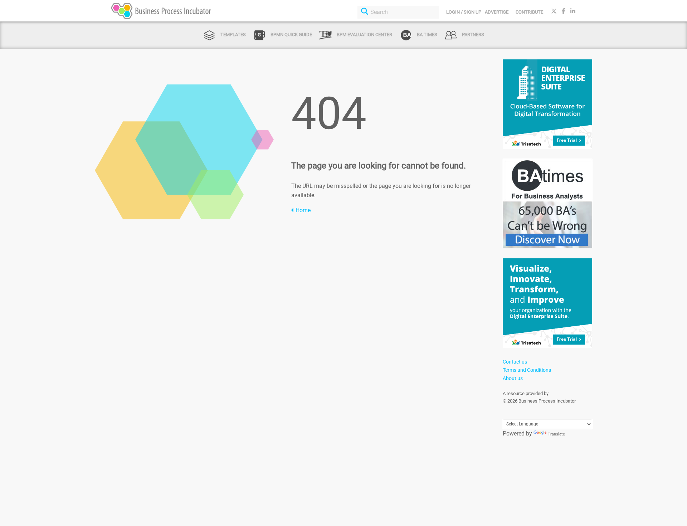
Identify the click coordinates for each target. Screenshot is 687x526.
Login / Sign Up (463, 12)
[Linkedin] (572, 11)
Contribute (529, 12)
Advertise (496, 12)
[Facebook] (563, 11)
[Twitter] (554, 11)
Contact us (515, 362)
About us (513, 378)
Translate (556, 434)
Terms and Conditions (527, 370)
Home (302, 210)
